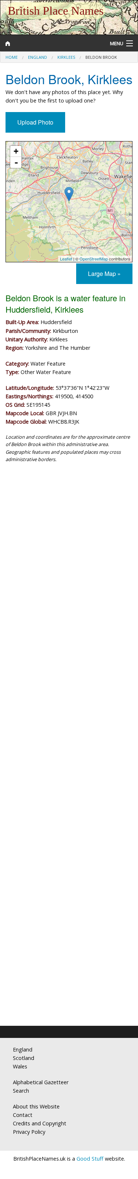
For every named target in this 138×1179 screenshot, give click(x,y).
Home (12, 57)
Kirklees (66, 57)
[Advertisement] (69, 547)
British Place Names (55, 10)
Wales (20, 1066)
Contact (22, 1114)
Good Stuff (90, 1158)
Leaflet (66, 259)
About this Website (36, 1106)
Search (21, 1090)
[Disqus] (69, 724)
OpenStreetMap (93, 259)
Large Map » (104, 273)
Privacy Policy (29, 1131)
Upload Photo (35, 122)
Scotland (23, 1057)
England (37, 57)
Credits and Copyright (39, 1123)
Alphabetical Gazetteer (40, 1082)
